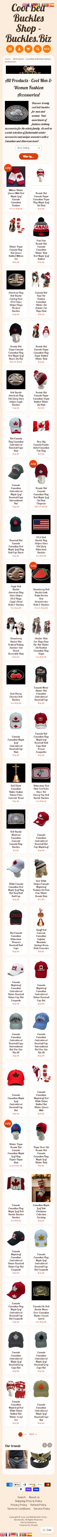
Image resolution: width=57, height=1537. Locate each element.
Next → (33, 1434)
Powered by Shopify (28, 1525)
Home (7, 59)
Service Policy (42, 1508)
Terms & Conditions (18, 1508)
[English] (2, 1534)
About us (34, 1497)
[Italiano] (19, 1534)
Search (22, 1497)
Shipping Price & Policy (28, 1501)
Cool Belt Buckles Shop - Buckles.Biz (29, 23)
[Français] (8, 1534)
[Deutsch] (13, 1534)
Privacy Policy (19, 1505)
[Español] (29, 1534)
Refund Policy (38, 1505)
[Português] (24, 1534)
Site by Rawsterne (28, 1523)
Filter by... (28, 156)
